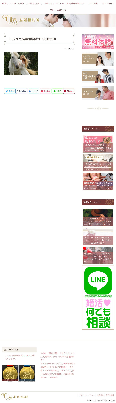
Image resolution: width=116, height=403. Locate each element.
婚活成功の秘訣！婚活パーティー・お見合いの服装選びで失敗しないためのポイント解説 (97, 148)
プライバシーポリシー (87, 395)
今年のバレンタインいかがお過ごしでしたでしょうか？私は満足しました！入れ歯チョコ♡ (97, 240)
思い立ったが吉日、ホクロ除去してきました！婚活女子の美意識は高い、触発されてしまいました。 (97, 221)
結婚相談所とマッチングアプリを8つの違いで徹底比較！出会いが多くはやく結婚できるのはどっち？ (98, 185)
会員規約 (100, 395)
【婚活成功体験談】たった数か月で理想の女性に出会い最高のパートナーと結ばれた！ (97, 166)
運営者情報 (110, 395)
